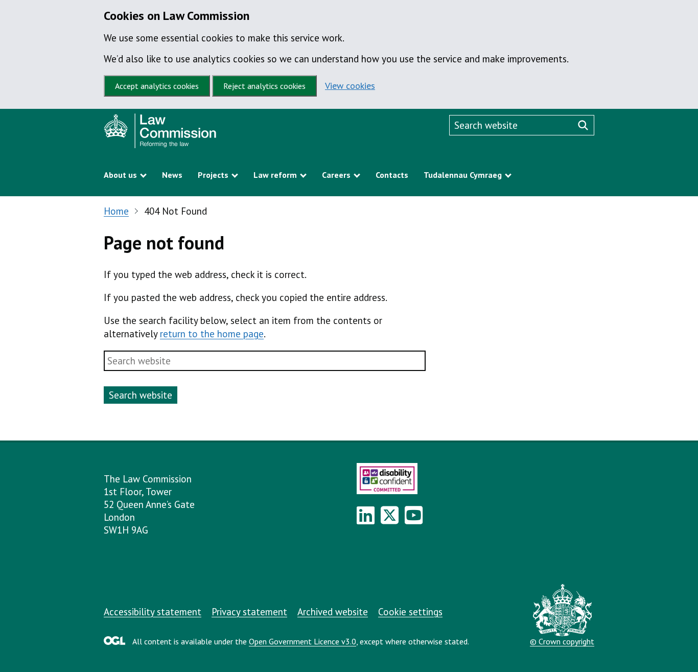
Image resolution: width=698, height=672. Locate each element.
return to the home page (212, 334)
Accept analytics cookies (157, 86)
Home (116, 211)
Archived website (332, 612)
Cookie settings (410, 612)
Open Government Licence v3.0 (302, 641)
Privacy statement (249, 612)
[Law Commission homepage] (198, 133)
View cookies (350, 85)
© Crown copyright (562, 641)
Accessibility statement (152, 612)
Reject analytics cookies (264, 86)
